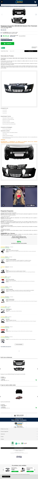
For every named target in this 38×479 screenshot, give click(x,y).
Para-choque (16, 6)
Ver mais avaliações (19, 344)
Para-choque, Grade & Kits (9, 6)
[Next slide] (36, 15)
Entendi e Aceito (6, 476)
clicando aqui (19, 235)
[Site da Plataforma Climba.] (19, 456)
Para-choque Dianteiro (22, 6)
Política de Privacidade (26, 474)
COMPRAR (14, 471)
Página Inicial (3, 6)
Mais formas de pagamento (5, 38)
